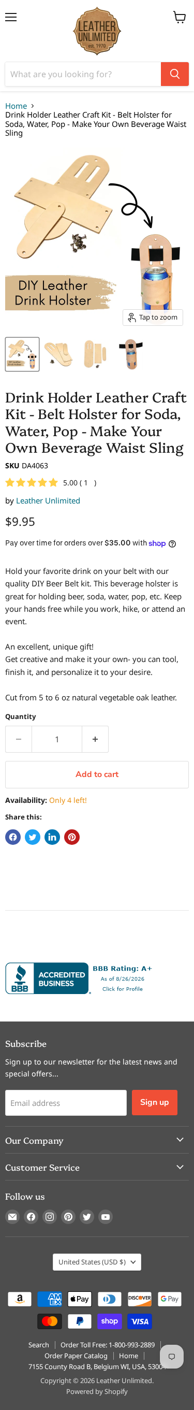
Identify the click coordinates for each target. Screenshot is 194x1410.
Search (38, 1344)
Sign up (154, 1102)
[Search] (175, 74)
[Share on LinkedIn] (52, 837)
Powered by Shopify (97, 1391)
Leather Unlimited (48, 500)
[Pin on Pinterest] (72, 837)
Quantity (20, 717)
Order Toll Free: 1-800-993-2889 (108, 1344)
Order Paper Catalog (76, 1355)
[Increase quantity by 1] (95, 739)
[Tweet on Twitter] (32, 837)
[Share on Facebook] (13, 837)
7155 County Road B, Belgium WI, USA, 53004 (97, 1366)
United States (92, 1262)
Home (16, 106)
